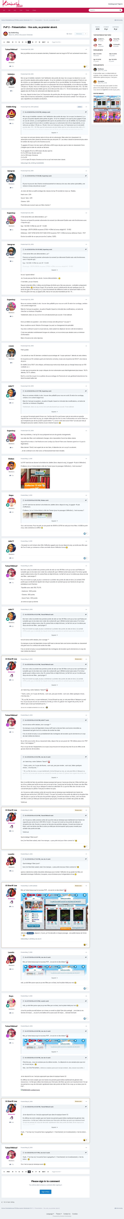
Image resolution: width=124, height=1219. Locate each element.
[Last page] (48, 42)
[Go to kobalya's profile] (11, 81)
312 (12, 512)
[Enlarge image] (30, 1090)
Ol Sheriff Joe (11, 659)
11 (15, 42)
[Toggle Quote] (24, 112)
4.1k (12, 123)
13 (22, 42)
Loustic (11, 854)
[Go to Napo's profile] (11, 502)
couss (11, 346)
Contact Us (66, 1214)
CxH (21, 10)
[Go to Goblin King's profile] (5, 34)
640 (12, 871)
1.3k (12, 475)
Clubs (34, 10)
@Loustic (30, 933)
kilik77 (11, 386)
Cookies (75, 1214)
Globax (11, 459)
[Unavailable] (54, 911)
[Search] (120, 10)
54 (12, 230)
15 (29, 42)
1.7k (12, 66)
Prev (8, 42)
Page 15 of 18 (56, 42)
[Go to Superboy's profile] (11, 219)
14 (26, 42)
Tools (27, 10)
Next (43, 42)
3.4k (12, 680)
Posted (27, 49)
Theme (58, 1214)
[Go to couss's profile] (11, 352)
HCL (15, 10)
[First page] (4, 42)
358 (12, 1013)
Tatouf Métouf (11, 49)
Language (49, 1214)
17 (36, 42)
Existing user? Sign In (115, 4)
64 (12, 187)
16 (32, 42)
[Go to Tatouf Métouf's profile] (11, 56)
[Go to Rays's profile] (11, 1003)
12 (19, 42)
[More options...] (86, 49)
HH (4, 10)
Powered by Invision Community (62, 1216)
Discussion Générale (26, 35)
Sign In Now (45, 1192)
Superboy (45, 176)
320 (12, 403)
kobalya (11, 74)
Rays (11, 996)
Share (70, 34)
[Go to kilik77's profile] (11, 393)
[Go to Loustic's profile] (11, 861)
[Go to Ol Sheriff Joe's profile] (11, 665)
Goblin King (15, 32)
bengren (11, 171)
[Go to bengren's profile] (11, 177)
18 (39, 42)
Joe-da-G (44, 757)
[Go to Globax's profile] (11, 465)
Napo (11, 495)
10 (12, 42)
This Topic (112, 10)
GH (9, 10)
